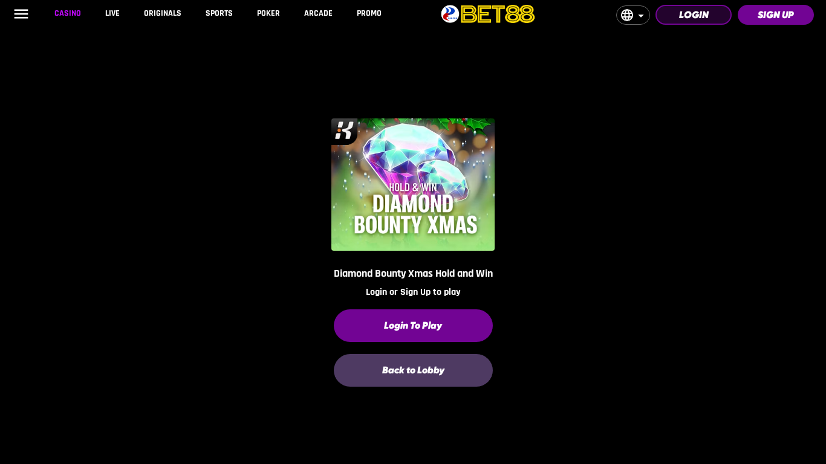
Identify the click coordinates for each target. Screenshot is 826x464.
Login (694, 14)
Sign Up (776, 14)
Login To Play (413, 325)
